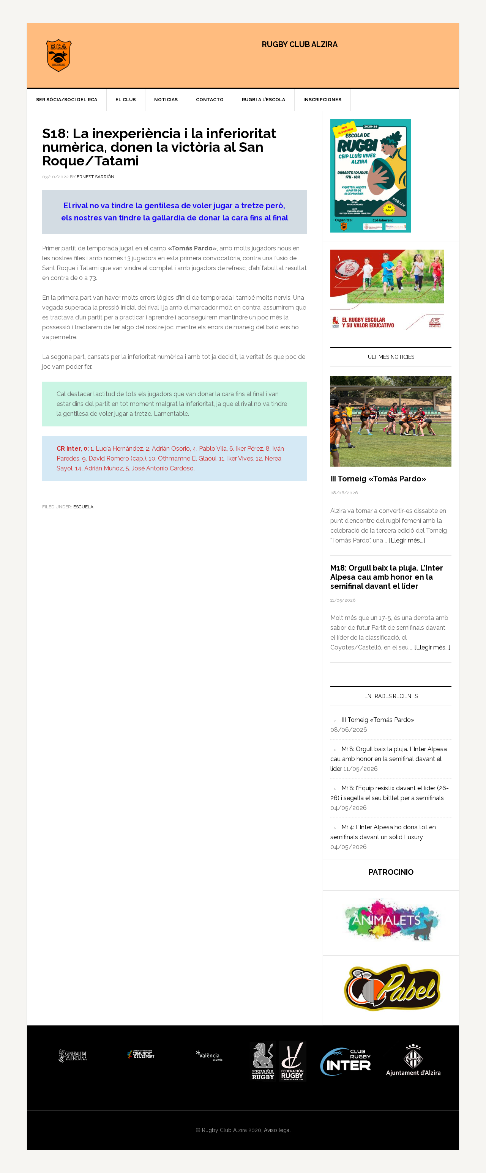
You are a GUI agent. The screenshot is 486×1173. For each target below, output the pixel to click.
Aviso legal (277, 1130)
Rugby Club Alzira (91, 55)
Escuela (83, 506)
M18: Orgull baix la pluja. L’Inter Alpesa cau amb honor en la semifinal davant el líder (386, 577)
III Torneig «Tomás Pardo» (378, 478)
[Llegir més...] (407, 540)
